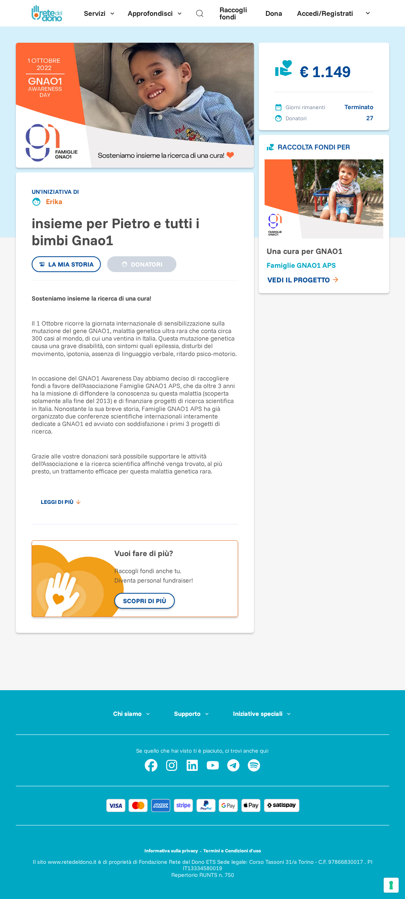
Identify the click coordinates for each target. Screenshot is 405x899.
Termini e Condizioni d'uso (232, 851)
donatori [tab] (147, 264)
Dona (273, 13)
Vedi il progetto (298, 279)
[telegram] (233, 765)
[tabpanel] (135, 398)
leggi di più (57, 501)
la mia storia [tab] (71, 264)
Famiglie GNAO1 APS (301, 265)
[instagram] (172, 765)
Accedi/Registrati (325, 13)
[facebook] (151, 765)
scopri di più (144, 601)
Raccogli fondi (233, 13)
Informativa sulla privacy (171, 851)
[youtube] (213, 765)
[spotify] (254, 765)
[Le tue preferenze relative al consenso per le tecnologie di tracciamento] (391, 885)
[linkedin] (192, 765)
